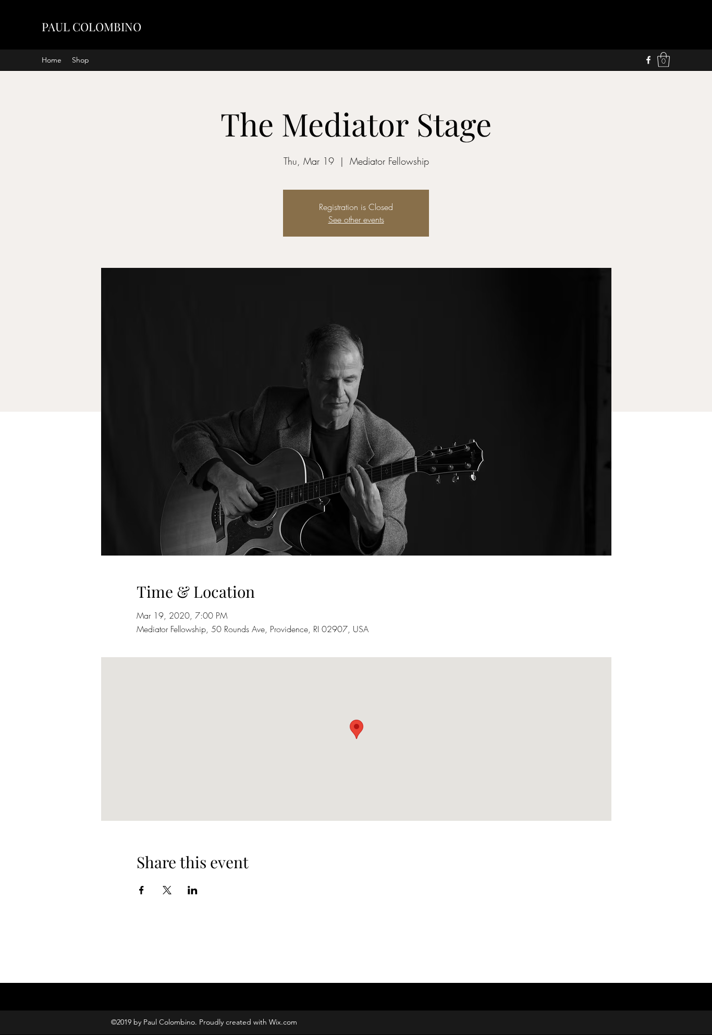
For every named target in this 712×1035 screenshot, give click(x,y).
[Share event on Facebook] (141, 890)
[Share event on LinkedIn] (193, 890)
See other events (356, 219)
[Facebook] (648, 60)
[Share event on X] (167, 890)
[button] (663, 59)
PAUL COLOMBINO (91, 26)
